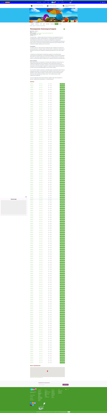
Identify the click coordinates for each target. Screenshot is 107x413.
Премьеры (53, 393)
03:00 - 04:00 (40, 87)
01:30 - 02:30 (40, 113)
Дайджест (39, 390)
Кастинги (52, 395)
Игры (58, 2)
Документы (32, 399)
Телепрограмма (39, 2)
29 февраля (31, 334)
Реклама (31, 398)
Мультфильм (40, 397)
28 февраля (31, 301)
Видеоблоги (60, 393)
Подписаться (65, 384)
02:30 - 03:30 (40, 85)
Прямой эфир (13, 199)
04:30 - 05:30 (40, 93)
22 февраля (31, 111)
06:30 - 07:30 (40, 100)
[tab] (66, 389)
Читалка (52, 397)
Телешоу (39, 399)
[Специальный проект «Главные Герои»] (68, 1)
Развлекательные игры (47, 392)
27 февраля (31, 269)
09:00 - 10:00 (40, 141)
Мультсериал (40, 398)
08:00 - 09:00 (40, 106)
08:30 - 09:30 (40, 139)
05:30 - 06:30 (40, 128)
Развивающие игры (47, 394)
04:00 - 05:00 (40, 91)
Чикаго (3, 2)
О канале (31, 396)
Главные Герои (32, 395)
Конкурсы (62, 2)
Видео (48, 2)
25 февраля (31, 206)
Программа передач (40, 393)
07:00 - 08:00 (40, 102)
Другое (35, 35)
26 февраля (31, 238)
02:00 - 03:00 (40, 115)
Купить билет (62, 85)
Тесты (52, 396)
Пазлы (46, 395)
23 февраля (31, 143)
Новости (44, 2)
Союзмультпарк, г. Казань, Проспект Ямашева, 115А (36, 377)
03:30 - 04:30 (40, 89)
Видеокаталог (60, 390)
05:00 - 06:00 (40, 126)
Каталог (46, 390)
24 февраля (31, 178)
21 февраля (31, 85)
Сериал (39, 396)
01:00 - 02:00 (40, 111)
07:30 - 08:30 (40, 104)
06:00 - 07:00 (40, 98)
